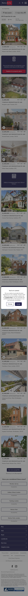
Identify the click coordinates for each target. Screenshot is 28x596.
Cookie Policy (9, 297)
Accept (18, 304)
